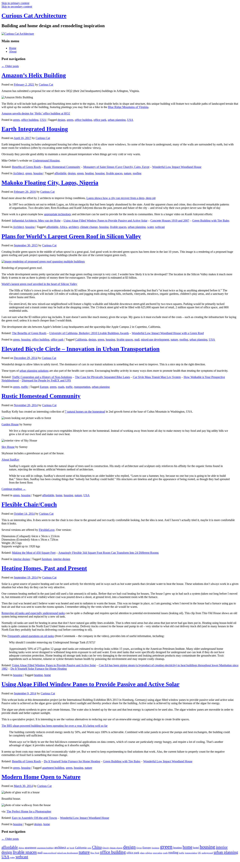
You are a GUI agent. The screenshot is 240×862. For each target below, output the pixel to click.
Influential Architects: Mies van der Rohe (36, 220)
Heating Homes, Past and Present (44, 568)
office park (100, 119)
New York (94, 853)
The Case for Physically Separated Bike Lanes (102, 377)
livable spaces (114, 173)
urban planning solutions (34, 370)
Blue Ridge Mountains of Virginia (128, 107)
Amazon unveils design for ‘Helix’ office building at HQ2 (36, 113)
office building (29, 119)
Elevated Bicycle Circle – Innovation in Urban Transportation (81, 348)
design (61, 119)
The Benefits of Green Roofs (29, 333)
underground (207, 853)
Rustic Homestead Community (62, 166)
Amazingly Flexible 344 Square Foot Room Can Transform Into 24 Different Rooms (108, 552)
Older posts (10, 66)
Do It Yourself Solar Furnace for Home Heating (38, 668)
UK (199, 853)
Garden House (10, 424)
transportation (82, 386)
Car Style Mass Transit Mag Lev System (157, 377)
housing (38, 173)
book (72, 848)
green (16, 119)
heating (89, 173)
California (81, 339)
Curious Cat (46, 84)
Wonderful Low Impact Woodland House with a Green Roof (168, 333)
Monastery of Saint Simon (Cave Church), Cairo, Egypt (116, 166)
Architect (18, 173)
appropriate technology (57, 214)
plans (142, 853)
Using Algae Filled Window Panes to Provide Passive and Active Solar (105, 220)
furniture (47, 559)
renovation (157, 853)
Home (12, 48)
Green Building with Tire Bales (210, 220)
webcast (160, 227)
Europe (44, 386)
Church (105, 848)
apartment (30, 847)
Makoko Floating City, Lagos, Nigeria (50, 182)
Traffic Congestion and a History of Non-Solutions (42, 377)
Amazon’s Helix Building (34, 75)
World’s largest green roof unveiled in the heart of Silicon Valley (39, 284)
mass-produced (49, 853)
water (150, 227)
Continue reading (14, 488)
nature (127, 173)
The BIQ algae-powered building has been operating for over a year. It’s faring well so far (54, 725)
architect (74, 227)
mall (137, 339)
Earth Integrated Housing (35, 129)
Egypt (139, 848)
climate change (89, 227)
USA (43, 119)
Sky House (8, 446)
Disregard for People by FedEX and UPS (46, 380)
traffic (24, 386)
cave (89, 848)
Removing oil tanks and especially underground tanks (33, 613)
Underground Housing (46, 160)
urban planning (117, 119)
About (12, 51)
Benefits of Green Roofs (26, 166)
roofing (137, 173)
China (97, 847)
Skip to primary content (15, 3)
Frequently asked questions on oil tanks (31, 636)
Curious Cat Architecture (34, 15)
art (68, 848)
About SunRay (10, 459)
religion (148, 853)
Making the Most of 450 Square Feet (34, 552)
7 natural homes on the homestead (85, 411)
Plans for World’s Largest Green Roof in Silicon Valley (71, 236)
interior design (21, 559)
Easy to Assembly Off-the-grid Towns (34, 817)
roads (61, 386)
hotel (196, 847)
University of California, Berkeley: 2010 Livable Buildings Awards (89, 333)
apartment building (53, 767)
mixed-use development (155, 339)
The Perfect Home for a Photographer (29, 811)
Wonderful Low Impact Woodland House (176, 166)
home (59, 495)
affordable (60, 173)
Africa (63, 227)
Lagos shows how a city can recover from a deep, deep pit (120, 198)
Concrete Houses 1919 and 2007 (169, 220)
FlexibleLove (47, 529)
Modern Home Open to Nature (41, 776)
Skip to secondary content (17, 6)
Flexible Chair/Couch (29, 504)
